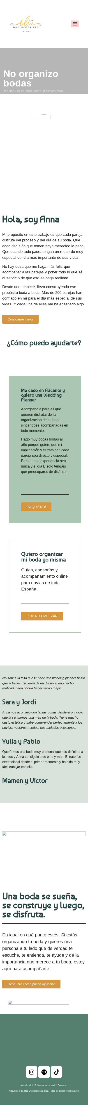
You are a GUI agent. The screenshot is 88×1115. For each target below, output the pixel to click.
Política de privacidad (44, 1085)
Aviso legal (26, 1085)
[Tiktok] (56, 1072)
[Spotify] (44, 1072)
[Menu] (75, 23)
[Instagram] (31, 1072)
